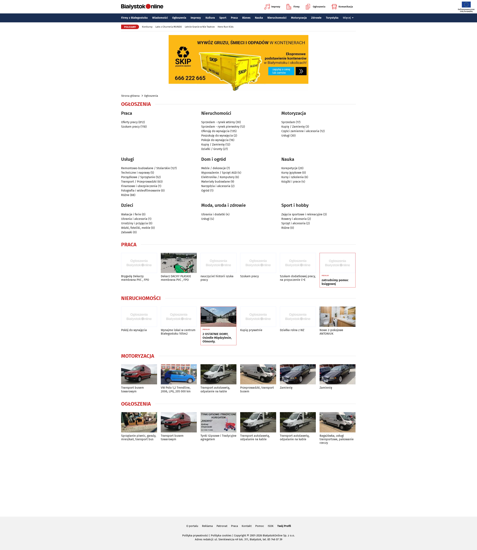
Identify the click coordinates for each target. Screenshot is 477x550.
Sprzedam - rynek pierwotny (220, 126)
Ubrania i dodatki (213, 214)
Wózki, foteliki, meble (135, 228)
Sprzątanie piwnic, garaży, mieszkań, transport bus (138, 437)
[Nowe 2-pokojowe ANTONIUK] (338, 316)
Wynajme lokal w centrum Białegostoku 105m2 (178, 331)
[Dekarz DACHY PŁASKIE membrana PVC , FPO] (179, 263)
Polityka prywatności (195, 535)
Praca (234, 17)
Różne (125, 195)
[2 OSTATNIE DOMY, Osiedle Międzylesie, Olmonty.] (218, 317)
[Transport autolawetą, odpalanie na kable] (218, 374)
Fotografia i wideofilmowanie (140, 190)
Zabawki (126, 232)
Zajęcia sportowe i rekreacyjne (302, 214)
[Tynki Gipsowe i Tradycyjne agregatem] (218, 422)
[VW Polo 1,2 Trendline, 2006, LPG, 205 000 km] (179, 374)
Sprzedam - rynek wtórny (218, 122)
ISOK (271, 526)
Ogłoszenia (319, 6)
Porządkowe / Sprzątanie (138, 177)
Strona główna (130, 95)
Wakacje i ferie (131, 214)
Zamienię (286, 387)
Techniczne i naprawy (135, 172)
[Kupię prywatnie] (258, 316)
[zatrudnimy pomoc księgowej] (337, 263)
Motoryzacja (299, 17)
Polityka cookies (221, 535)
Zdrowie (316, 17)
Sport (222, 17)
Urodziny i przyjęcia (134, 223)
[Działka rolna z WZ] (298, 316)
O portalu (192, 526)
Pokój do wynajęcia (134, 330)
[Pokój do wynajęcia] (139, 316)
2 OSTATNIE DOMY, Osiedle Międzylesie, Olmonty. (217, 338)
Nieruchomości (276, 17)
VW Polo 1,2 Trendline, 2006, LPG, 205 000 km (176, 389)
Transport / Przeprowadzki (139, 181)
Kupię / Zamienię (213, 144)
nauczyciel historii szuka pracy (216, 278)
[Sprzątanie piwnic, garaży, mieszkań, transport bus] (139, 422)
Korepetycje (289, 168)
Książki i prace (291, 181)
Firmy (296, 6)
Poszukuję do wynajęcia (217, 135)
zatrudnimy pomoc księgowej (335, 282)
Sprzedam (288, 122)
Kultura (210, 17)
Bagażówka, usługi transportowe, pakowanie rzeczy (337, 439)
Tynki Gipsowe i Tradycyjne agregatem (218, 437)
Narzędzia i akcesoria (215, 186)
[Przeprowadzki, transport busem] (258, 374)
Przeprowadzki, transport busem (257, 389)
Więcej (347, 17)
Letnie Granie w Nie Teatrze (200, 27)
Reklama (207, 526)
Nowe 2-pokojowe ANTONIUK (331, 331)
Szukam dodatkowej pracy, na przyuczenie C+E (298, 278)
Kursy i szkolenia (292, 177)
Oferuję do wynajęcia (215, 131)
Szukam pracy (130, 126)
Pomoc (259, 526)
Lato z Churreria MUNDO (168, 27)
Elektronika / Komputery (218, 177)
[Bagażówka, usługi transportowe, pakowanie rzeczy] (338, 422)
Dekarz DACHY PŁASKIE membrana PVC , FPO (176, 278)
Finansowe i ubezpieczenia (139, 186)
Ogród (205, 190)
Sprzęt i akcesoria (293, 223)
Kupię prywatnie (251, 330)
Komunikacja (346, 6)
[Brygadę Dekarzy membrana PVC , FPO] (139, 263)
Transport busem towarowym (132, 389)
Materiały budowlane (215, 181)
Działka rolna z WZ (292, 330)
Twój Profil (284, 526)
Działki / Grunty (211, 149)
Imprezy (275, 6)
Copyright (240, 535)
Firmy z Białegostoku (134, 17)
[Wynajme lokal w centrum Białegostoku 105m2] (179, 316)
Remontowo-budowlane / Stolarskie (145, 168)
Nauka (259, 17)
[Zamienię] (298, 374)
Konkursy (147, 27)
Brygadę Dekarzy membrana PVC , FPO (135, 278)
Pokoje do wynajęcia (215, 140)
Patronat (222, 526)
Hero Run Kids (225, 27)
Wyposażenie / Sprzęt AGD (219, 172)
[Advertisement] (238, 480)
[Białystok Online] (142, 7)
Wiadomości (160, 17)
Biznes (246, 17)
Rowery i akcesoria (294, 219)
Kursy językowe (291, 172)
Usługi (285, 135)
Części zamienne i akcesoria (300, 131)
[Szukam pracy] (258, 263)
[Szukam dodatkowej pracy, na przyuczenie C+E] (298, 263)
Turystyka (332, 17)
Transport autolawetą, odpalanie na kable (215, 389)
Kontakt (247, 526)
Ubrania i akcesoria (134, 219)
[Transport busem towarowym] (139, 374)
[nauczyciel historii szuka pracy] (218, 263)
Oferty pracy (129, 122)
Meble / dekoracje (213, 168)
